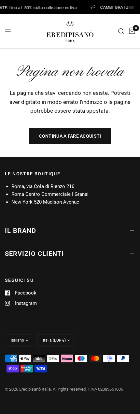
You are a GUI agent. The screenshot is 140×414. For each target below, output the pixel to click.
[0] (131, 31)
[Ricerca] (121, 31)
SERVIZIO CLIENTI (34, 253)
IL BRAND (20, 230)
